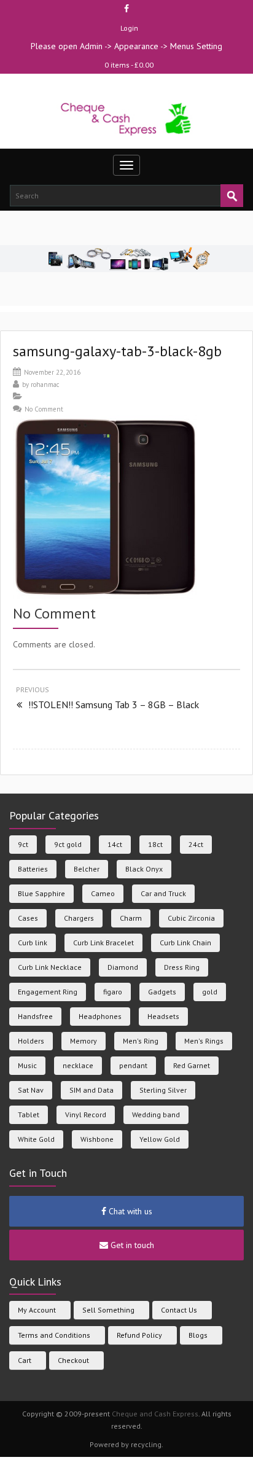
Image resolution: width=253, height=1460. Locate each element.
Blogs (198, 1335)
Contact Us (179, 1309)
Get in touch (131, 1245)
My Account (37, 1309)
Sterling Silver (163, 1090)
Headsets (163, 1016)
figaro (112, 991)
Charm (131, 918)
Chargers (79, 918)
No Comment (44, 409)
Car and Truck (163, 893)
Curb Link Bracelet (103, 942)
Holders (31, 1040)
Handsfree (35, 1016)
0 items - (129, 64)
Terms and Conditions (54, 1335)
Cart (24, 1360)
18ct (155, 844)
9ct (23, 844)
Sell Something (108, 1309)
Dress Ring (182, 967)
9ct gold (68, 844)
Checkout (73, 1360)
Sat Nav (31, 1090)
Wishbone (97, 1139)
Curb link (32, 942)
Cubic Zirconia (191, 918)
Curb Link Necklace (50, 967)
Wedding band (156, 1114)
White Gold (36, 1139)
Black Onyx (144, 868)
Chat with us (129, 1211)
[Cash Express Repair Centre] (126, 118)
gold (209, 991)
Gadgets (162, 991)
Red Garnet (191, 1065)
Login (129, 28)
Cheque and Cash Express (155, 1413)
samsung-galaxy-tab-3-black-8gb (117, 351)
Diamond (122, 967)
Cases (28, 918)
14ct (114, 844)
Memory (83, 1040)
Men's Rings (204, 1040)
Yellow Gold (159, 1139)
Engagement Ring (47, 991)
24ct (196, 844)
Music (27, 1065)
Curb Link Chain (185, 942)
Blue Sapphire (41, 893)
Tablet (28, 1114)
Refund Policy (139, 1335)
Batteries (33, 868)
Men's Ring (140, 1040)
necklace (78, 1065)
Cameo (103, 893)
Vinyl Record (85, 1114)
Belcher (86, 868)
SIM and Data (91, 1090)
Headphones (100, 1016)
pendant (133, 1065)
